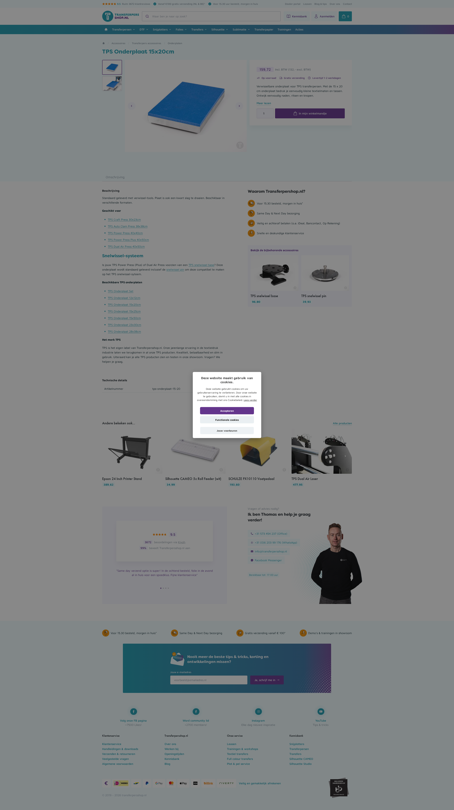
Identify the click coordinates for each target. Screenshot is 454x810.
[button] (227, 430)
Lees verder (250, 399)
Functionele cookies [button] (227, 419)
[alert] (227, 405)
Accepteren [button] (227, 410)
